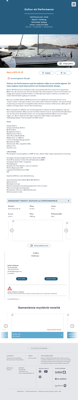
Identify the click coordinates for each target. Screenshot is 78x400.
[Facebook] (40, 371)
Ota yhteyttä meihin (39, 348)
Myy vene (21, 279)
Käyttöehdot (20, 391)
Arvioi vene (51, 279)
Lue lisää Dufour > (14, 299)
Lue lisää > (11, 273)
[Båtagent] (8, 1)
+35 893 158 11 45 (23, 371)
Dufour (44, 22)
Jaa (64, 73)
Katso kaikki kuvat (41, 245)
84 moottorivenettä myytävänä (15, 359)
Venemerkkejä (32, 358)
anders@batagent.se (15, 271)
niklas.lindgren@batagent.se (26, 373)
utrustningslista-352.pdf (20, 78)
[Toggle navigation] (74, 4)
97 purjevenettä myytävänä (14, 358)
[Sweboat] (60, 372)
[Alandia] (60, 379)
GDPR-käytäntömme (31, 391)
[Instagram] (40, 377)
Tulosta (47, 73)
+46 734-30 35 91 (13, 269)
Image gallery (68, 63)
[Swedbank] (60, 385)
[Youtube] (46, 371)
